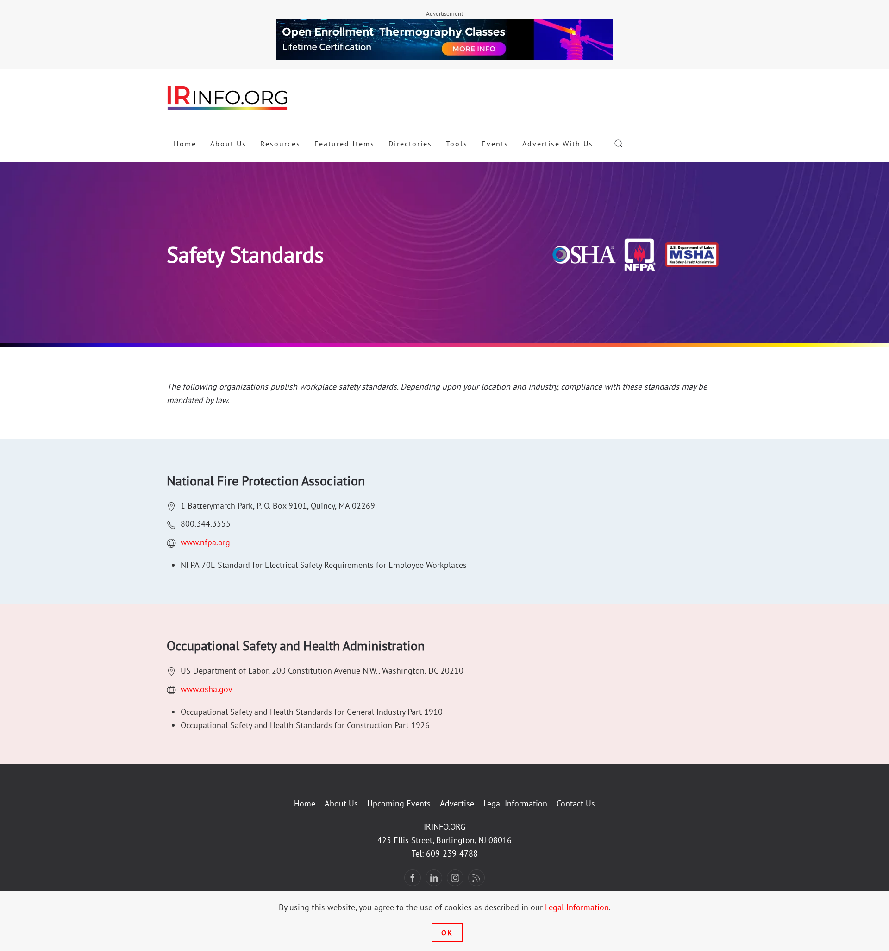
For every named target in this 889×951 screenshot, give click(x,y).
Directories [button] (410, 143)
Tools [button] (457, 143)
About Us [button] (228, 143)
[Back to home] (228, 97)
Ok (447, 932)
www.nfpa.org (205, 542)
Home (185, 143)
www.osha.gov (206, 689)
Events (495, 143)
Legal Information (515, 803)
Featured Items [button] (344, 143)
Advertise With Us (557, 143)
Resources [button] (280, 143)
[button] (618, 143)
